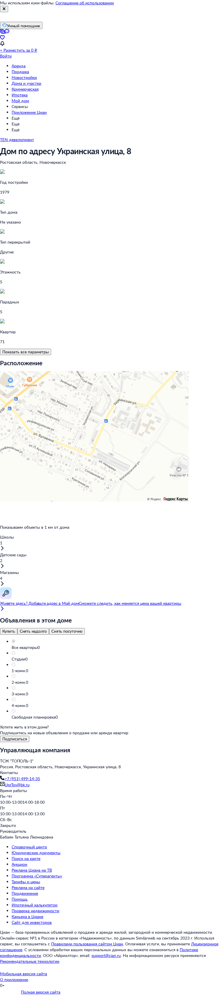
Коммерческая (25, 89)
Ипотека (20, 95)
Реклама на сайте (28, 887)
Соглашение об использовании (84, 3)
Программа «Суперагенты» (37, 876)
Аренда (19, 66)
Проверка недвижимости (35, 910)
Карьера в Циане (27, 916)
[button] (117, 647)
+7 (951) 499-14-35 (22, 778)
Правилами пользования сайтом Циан (87, 944)
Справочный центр (29, 847)
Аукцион (19, 864)
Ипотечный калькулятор (34, 905)
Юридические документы (36, 852)
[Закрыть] (4, 9)
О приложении (14, 979)
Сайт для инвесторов (32, 922)
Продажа (20, 71)
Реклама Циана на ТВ (32, 870)
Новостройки (24, 77)
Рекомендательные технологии (29, 961)
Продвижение (25, 893)
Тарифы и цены (26, 881)
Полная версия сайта (40, 992)
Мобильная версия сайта (23, 973)
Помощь (20, 899)
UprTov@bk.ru (17, 784)
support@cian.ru (106, 955)
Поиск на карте (26, 858)
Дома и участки (26, 83)
